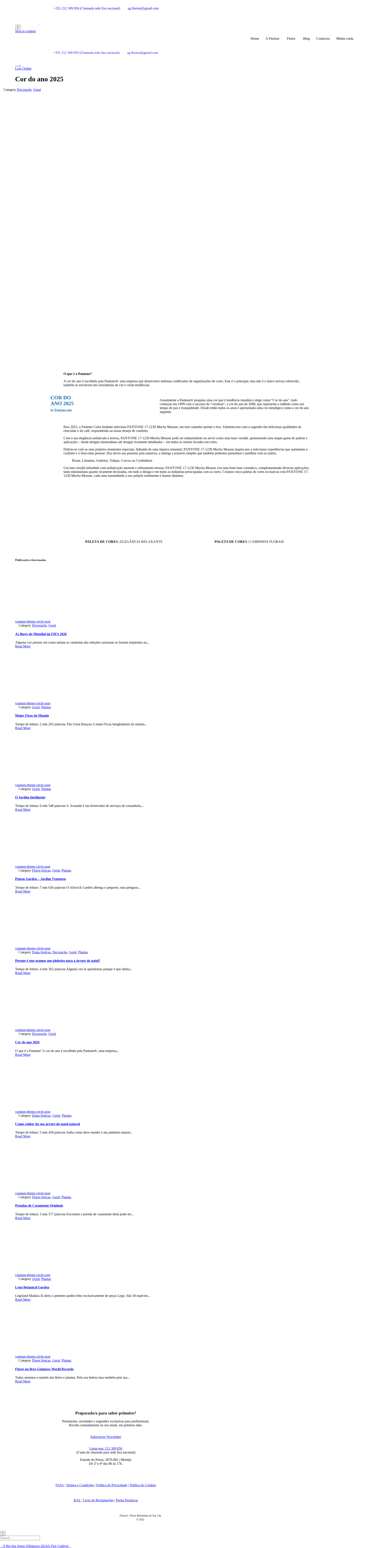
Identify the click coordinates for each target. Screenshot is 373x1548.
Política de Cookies (143, 1485)
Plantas (46, 707)
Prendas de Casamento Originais (39, 1205)
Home (255, 38)
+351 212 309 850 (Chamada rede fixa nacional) (87, 8)
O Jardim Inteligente (30, 797)
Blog (306, 38)
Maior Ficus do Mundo (32, 715)
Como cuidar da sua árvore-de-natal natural (47, 1124)
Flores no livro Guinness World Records (44, 1369)
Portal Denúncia (127, 1500)
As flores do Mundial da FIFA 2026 (41, 634)
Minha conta (344, 38)
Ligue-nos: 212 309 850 (105, 1448)
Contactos (323, 38)
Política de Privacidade (111, 1485)
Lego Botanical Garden (32, 1287)
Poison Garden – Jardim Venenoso (40, 879)
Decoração (24, 89)
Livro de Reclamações (98, 1500)
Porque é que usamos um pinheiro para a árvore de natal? (57, 960)
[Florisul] (38, 23)
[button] (23, 68)
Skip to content (25, 31)
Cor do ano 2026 (27, 1042)
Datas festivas (41, 952)
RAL (77, 1500)
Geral (37, 89)
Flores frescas (41, 870)
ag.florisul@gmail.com (143, 8)
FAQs (59, 1485)
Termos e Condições (80, 1485)
